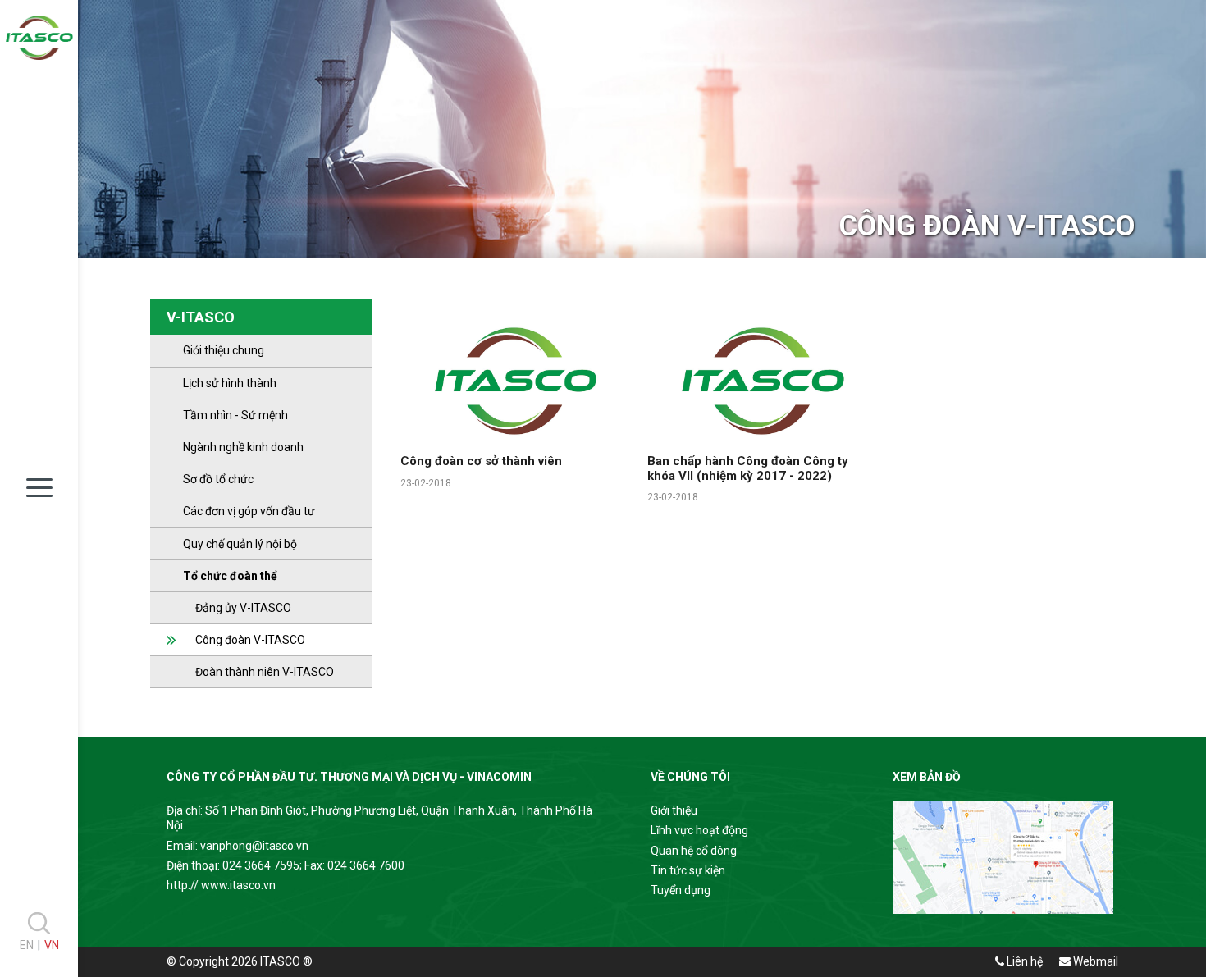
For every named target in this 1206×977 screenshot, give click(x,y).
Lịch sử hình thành (229, 383)
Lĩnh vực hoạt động (699, 830)
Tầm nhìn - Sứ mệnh (235, 415)
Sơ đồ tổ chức (218, 479)
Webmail (1094, 961)
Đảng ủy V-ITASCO (237, 607)
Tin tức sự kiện (688, 870)
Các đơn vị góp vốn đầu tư (249, 511)
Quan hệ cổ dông (694, 850)
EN (27, 945)
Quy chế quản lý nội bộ (240, 543)
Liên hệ (1023, 961)
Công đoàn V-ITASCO (244, 639)
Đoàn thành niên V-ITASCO (258, 671)
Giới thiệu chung (223, 350)
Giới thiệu (674, 810)
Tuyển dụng (680, 890)
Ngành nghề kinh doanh (243, 447)
